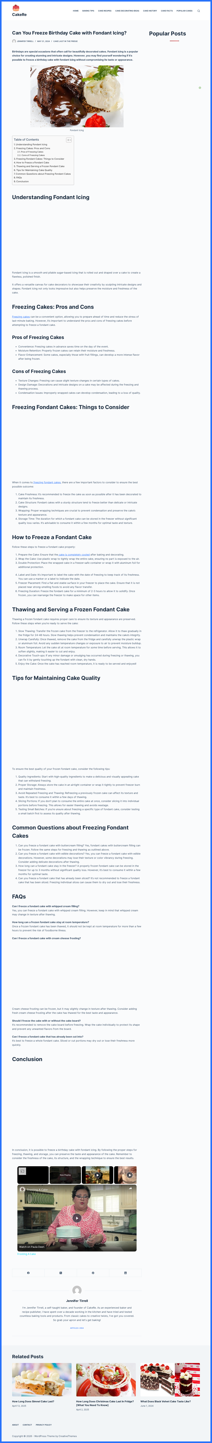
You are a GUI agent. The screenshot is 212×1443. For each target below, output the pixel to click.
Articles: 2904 (77, 1328)
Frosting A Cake (37, 1189)
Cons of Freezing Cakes (33, 155)
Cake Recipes (104, 11)
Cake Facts (167, 11)
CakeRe (19, 14)
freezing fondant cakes (47, 482)
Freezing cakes (21, 316)
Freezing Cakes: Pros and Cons (33, 148)
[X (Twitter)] (61, 1273)
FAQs (19, 177)
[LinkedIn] (125, 1273)
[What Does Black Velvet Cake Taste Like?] (170, 1379)
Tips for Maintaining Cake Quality (34, 170)
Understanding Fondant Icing (31, 144)
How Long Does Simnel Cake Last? (33, 1401)
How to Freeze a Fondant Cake (32, 162)
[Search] (199, 11)
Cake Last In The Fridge (65, 41)
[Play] (97, 1175)
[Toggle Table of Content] (67, 140)
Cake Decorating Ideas (127, 11)
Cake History (150, 11)
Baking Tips (88, 11)
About (15, 1425)
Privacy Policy (44, 1425)
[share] (130, 1188)
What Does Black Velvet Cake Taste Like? (165, 1401)
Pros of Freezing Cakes (32, 152)
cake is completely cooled (74, 554)
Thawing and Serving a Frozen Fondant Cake (40, 166)
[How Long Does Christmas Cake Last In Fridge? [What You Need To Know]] (106, 1379)
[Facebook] (28, 1273)
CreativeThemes (68, 1436)
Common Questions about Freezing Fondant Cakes (43, 173)
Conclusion (22, 181)
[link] (22, 1190)
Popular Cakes (184, 11)
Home (76, 11)
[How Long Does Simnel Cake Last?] (42, 1379)
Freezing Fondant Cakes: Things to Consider (40, 158)
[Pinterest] (93, 1273)
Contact (27, 1425)
